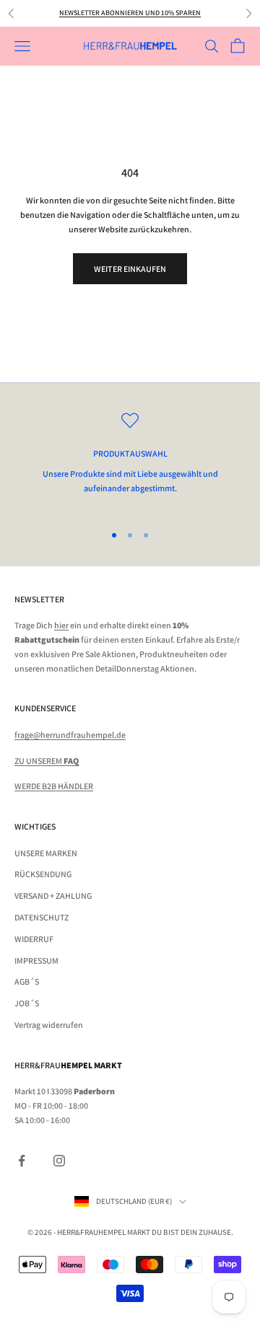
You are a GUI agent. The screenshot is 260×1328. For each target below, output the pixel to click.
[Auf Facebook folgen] (21, 1160)
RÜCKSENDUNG (43, 874)
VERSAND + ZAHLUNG (53, 895)
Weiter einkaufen (130, 268)
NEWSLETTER (39, 599)
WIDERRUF (33, 938)
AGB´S (26, 981)
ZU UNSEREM (46, 760)
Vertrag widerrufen (48, 1024)
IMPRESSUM (36, 960)
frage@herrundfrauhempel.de (70, 734)
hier (61, 625)
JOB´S (26, 1003)
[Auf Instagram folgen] (59, 1160)
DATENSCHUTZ (41, 917)
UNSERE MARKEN (45, 853)
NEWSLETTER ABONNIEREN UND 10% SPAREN (130, 12)
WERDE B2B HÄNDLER (53, 785)
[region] (130, 461)
